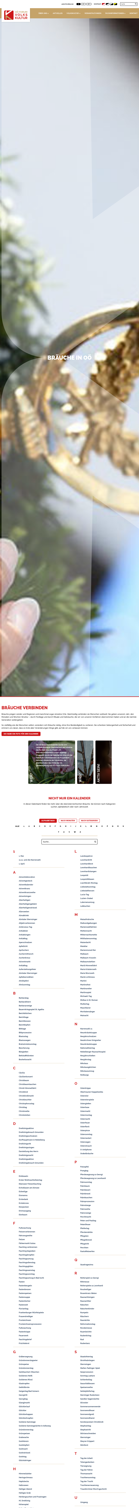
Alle (17, 826)
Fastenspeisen (25, 1293)
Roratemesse (86, 1328)
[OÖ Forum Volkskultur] (16, 15)
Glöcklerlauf (24, 1406)
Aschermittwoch (26, 954)
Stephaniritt (85, 1430)
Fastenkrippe (24, 1332)
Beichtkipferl (24, 1025)
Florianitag (23, 1309)
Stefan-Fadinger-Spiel (90, 1368)
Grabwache (24, 1437)
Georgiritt (23, 1395)
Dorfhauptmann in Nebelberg (32, 1140)
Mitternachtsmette (88, 935)
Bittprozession (25, 1032)
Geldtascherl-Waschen (29, 1372)
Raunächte (85, 1320)
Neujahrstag (85, 1059)
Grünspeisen (24, 1433)
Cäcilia (22, 1073)
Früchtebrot (24, 1343)
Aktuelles (57, 13)
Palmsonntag (86, 1182)
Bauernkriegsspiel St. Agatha (31, 1009)
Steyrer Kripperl (87, 1441)
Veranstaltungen (93, 13)
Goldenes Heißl (25, 1376)
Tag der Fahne (86, 1470)
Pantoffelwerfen (87, 1251)
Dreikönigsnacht (26, 1155)
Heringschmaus (26, 1477)
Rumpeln (84, 1312)
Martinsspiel (85, 992)
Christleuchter (25, 1100)
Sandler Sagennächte (89, 1399)
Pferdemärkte (86, 1232)
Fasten (22, 1282)
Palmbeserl (85, 1190)
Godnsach (23, 1449)
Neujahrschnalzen (88, 1036)
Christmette (24, 1111)
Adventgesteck (25, 881)
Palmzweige (85, 1213)
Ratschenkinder (87, 1309)
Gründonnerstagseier (28, 1360)
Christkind (23, 1092)
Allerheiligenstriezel (28, 908)
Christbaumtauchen (27, 1084)
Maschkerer (85, 1008)
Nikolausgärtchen (88, 1067)
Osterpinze (85, 1130)
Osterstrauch (86, 1146)
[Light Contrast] (107, 4)
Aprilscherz (24, 950)
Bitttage (22, 1029)
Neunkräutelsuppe (88, 1032)
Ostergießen (85, 1103)
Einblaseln (23, 1176)
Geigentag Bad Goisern (29, 1391)
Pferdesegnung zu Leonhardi (93, 1178)
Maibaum (84, 954)
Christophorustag (26, 1103)
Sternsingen (85, 1364)
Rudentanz (85, 1343)
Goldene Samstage (27, 1422)
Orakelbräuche (86, 1153)
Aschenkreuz (24, 958)
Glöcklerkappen (26, 1414)
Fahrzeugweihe (25, 1235)
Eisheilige (23, 1191)
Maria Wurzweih (87, 973)
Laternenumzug (87, 902)
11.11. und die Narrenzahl (30, 860)
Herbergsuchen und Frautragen (32, 1497)
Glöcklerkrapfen (26, 1418)
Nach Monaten (68, 821)
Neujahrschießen (87, 1056)
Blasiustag (23, 1036)
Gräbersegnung (25, 1356)
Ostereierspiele (87, 1100)
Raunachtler (85, 1301)
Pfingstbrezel (86, 1240)
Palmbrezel (85, 1194)
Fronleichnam (25, 1320)
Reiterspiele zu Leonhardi (91, 1286)
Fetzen (22, 1239)
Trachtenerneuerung (89, 1485)
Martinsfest (85, 985)
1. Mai (21, 856)
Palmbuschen (86, 1197)
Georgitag (23, 1399)
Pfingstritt (84, 1244)
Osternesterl (85, 1138)
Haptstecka (24, 1481)
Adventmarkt (24, 962)
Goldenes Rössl (26, 1380)
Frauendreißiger (26, 1316)
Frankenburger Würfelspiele (31, 1312)
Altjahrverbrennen (27, 923)
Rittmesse (84, 1282)
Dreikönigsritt (25, 1144)
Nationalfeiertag (87, 1048)
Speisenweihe (86, 1387)
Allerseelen (24, 911)
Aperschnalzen (25, 942)
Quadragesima (86, 1265)
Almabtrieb (24, 915)
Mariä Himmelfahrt (88, 965)
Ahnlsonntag (24, 985)
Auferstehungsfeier (27, 969)
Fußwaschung (25, 1228)
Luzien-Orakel (86, 898)
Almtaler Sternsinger (28, 919)
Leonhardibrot (86, 864)
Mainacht (84, 1015)
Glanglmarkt (24, 1403)
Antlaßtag (23, 938)
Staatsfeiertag (86, 1356)
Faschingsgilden (26, 1266)
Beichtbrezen (25, 1021)
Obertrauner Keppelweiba (91, 1092)
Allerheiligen (24, 900)
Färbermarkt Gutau (27, 1243)
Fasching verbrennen (28, 1247)
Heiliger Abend (25, 1489)
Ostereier (84, 1096)
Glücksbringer (25, 1460)
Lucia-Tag (84, 894)
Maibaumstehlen (87, 962)
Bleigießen (23, 1052)
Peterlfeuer (85, 1224)
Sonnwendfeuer (87, 1410)
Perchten (84, 1248)
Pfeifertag (84, 1228)
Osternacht (85, 1119)
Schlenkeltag (86, 1380)
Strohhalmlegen (87, 1360)
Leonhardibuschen (88, 867)
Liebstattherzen (87, 891)
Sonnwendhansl (87, 1418)
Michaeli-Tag (86, 996)
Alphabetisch (48, 821)
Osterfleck (84, 1126)
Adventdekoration (27, 877)
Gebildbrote (24, 1387)
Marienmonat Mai (88, 950)
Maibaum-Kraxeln (88, 958)
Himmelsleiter (25, 1474)
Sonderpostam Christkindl (91, 1422)
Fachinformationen (114, 13)
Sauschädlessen (87, 1383)
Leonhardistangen (88, 871)
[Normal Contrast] (103, 4)
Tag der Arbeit (86, 1458)
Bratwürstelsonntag (27, 1044)
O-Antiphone (86, 1150)
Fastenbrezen (25, 1289)
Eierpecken (24, 1207)
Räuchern (84, 1316)
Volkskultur (73, 13)
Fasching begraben (27, 1251)
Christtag (23, 1107)
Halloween (23, 1485)
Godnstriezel (24, 1453)
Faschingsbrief (25, 1339)
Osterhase (84, 1107)
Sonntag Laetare (87, 1376)
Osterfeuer (85, 1123)
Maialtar (84, 946)
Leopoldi (84, 875)
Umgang (84, 1502)
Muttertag (84, 1004)
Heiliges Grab (25, 1493)
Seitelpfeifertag (87, 1391)
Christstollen (24, 1115)
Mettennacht (86, 931)
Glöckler (22, 1410)
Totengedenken (87, 1462)
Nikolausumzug (87, 1071)
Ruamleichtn (86, 1332)
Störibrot (84, 1445)
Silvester (84, 1403)
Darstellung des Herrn (28, 1151)
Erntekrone (24, 1203)
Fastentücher (24, 1301)
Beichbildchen (25, 1013)
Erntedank (23, 1199)
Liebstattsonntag (87, 887)
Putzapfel (84, 1167)
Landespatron (86, 856)
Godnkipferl (24, 1445)
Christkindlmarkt (26, 1096)
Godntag (22, 1456)
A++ (89, 4)
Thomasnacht (86, 1474)
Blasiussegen (25, 1040)
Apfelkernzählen (26, 977)
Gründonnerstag (26, 1368)
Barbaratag (23, 998)
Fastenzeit (23, 1305)
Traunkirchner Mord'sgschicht (93, 1489)
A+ (83, 4)
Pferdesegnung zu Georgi (91, 1174)
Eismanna (23, 1195)
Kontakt (133, 13)
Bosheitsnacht (25, 1059)
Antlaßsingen (24, 935)
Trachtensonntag (87, 1477)
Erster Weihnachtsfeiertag (30, 1180)
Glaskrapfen (24, 1383)
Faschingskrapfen (26, 1255)
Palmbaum (85, 1186)
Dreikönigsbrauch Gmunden (31, 1132)
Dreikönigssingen (26, 1147)
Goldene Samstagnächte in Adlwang (35, 1426)
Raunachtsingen (87, 1297)
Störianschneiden (88, 1433)
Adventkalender (26, 885)
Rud (82, 1339)
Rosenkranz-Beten (88, 1293)
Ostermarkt (85, 1111)
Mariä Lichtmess (87, 977)
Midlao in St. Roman (89, 1000)
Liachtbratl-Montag (88, 883)
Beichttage (23, 1017)
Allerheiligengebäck (28, 904)
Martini (83, 981)
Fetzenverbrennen (27, 1232)
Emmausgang (25, 1211)
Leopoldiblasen (87, 879)
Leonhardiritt (86, 860)
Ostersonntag (86, 1134)
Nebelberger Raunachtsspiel (93, 1052)
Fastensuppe (24, 1297)
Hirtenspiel (24, 1504)
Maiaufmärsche (87, 919)
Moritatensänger (87, 1011)
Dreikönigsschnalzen (28, 1136)
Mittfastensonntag (88, 938)
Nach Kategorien (89, 821)
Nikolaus (84, 1063)
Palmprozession (87, 1201)
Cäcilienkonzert (26, 1077)
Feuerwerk (23, 1335)
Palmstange (85, 1205)
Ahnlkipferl (24, 981)
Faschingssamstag (27, 1270)
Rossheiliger (85, 1289)
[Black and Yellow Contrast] (115, 4)
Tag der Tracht (86, 1481)
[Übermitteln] (135, 4)
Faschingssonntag (27, 1274)
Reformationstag (87, 1324)
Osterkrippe (85, 1088)
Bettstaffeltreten (26, 1056)
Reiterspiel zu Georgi (89, 1278)
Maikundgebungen (88, 923)
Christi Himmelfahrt (27, 1088)
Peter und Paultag (88, 1220)
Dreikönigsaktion (26, 1128)
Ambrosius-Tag (25, 927)
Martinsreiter (86, 988)
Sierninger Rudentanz (89, 1395)
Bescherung (24, 1048)
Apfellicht (23, 946)
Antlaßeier (23, 931)
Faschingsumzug (26, 1259)
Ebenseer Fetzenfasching (30, 1184)
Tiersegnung (85, 1466)
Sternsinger (85, 1437)
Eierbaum (23, 1215)
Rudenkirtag (85, 1335)
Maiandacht (85, 942)
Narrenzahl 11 (86, 1029)
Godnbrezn (24, 1441)
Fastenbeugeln (25, 1286)
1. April (22, 864)
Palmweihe (85, 1209)
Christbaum (24, 1080)
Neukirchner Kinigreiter (90, 1040)
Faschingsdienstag (27, 1262)
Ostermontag (86, 1115)
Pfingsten (84, 1236)
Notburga (84, 1075)
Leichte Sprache (67, 4)
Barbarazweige (25, 1006)
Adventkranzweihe (27, 892)
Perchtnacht (85, 1217)
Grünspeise (24, 1364)
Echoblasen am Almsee (29, 1188)
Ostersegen (85, 1142)
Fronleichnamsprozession (30, 1324)
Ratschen (84, 1305)
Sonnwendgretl (87, 1414)
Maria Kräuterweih (88, 969)
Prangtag (84, 1171)
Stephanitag (85, 1426)
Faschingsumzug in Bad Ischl (31, 1278)
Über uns (42, 13)
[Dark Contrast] (111, 4)
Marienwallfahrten (88, 927)
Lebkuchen (85, 906)
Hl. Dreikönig (24, 1501)
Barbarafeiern (25, 1002)
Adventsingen (25, 896)
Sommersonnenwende (90, 1406)
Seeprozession (86, 1372)
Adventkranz (24, 888)
